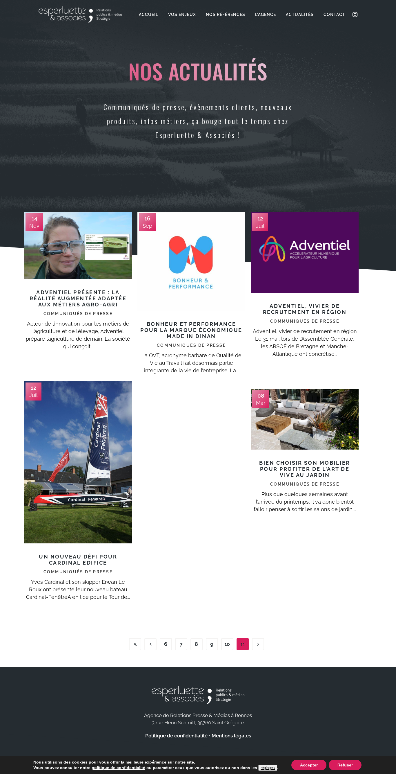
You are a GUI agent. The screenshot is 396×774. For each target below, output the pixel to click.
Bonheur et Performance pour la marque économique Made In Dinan (191, 330)
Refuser (345, 765)
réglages (268, 768)
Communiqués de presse (78, 313)
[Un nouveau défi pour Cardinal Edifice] (78, 462)
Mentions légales (231, 736)
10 (227, 644)
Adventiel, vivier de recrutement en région (305, 309)
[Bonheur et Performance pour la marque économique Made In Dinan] (191, 261)
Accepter (309, 765)
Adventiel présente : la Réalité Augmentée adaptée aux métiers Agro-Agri (78, 298)
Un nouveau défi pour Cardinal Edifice (78, 560)
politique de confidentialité (118, 767)
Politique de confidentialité (176, 736)
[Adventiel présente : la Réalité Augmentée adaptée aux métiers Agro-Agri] (78, 245)
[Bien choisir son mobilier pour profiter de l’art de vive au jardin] (305, 419)
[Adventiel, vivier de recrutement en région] (305, 252)
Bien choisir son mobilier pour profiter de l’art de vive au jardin (304, 469)
